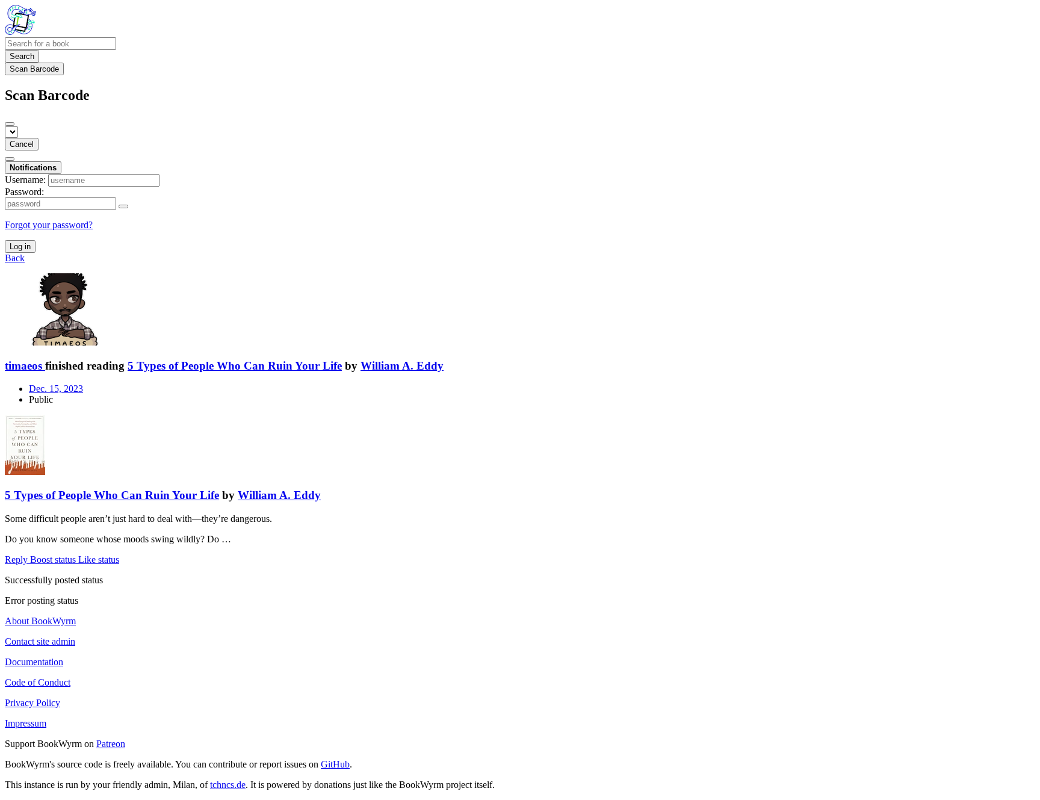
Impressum (25, 723)
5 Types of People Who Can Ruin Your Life (235, 365)
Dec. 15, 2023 (56, 388)
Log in (20, 246)
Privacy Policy (32, 703)
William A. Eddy (402, 365)
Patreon (110, 744)
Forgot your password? (49, 225)
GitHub (335, 764)
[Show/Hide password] (123, 206)
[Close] (9, 124)
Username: (25, 180)
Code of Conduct (37, 682)
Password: (24, 192)
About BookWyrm (40, 621)
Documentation (34, 662)
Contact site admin (40, 641)
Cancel (22, 144)
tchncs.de (228, 785)
